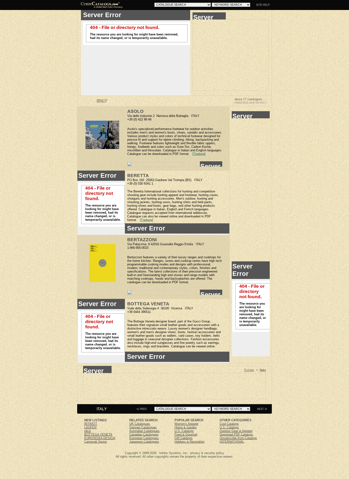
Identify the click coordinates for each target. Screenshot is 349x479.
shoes (181, 132)
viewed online (168, 216)
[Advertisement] (230, 55)
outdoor (195, 129)
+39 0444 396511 (139, 312)
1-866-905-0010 (137, 247)
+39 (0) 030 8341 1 (140, 183)
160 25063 (146, 180)
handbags (210, 328)
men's (144, 132)
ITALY (195, 116)
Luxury (172, 328)
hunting (187, 191)
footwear (178, 129)
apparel (173, 195)
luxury (182, 257)
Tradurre (199, 154)
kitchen (146, 261)
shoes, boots (176, 332)
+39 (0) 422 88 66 (139, 119)
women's (160, 132)
